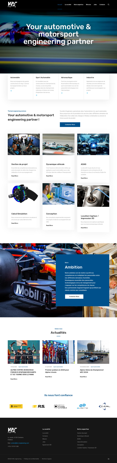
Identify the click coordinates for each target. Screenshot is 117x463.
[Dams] (102, 406)
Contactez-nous (74, 296)
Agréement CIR (47, 445)
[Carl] (80, 406)
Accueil (60, 4)
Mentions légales (47, 459)
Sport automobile (23, 366)
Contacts (102, 4)
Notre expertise (78, 4)
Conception (51, 214)
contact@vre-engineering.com (20, 443)
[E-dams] (58, 406)
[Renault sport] (14, 406)
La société (68, 4)
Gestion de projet (19, 164)
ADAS (83, 164)
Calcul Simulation (19, 214)
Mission (88, 4)
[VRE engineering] (12, 4)
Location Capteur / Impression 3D (90, 217)
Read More (14, 176)
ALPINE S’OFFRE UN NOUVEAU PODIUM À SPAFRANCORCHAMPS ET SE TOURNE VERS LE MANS (23, 372)
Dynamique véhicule (55, 164)
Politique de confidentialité (31, 459)
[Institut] (36, 406)
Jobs (95, 4)
